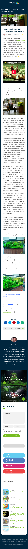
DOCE (10, 9)
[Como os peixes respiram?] (6, 499)
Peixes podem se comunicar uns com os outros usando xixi (17, 507)
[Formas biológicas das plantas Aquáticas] (6, 492)
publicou (23, 40)
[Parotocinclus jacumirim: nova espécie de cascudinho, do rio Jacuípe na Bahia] (6, 514)
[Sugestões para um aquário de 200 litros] (6, 528)
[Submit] (23, 446)
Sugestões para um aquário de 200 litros (17, 528)
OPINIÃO (11, 16)
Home (6, 9)
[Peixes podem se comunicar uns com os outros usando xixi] (6, 506)
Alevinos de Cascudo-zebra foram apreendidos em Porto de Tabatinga (17, 522)
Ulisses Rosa (14, 345)
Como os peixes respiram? (16, 498)
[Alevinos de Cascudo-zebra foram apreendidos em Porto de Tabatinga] (6, 521)
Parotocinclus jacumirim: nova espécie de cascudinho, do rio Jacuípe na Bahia (17, 514)
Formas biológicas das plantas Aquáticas (17, 492)
